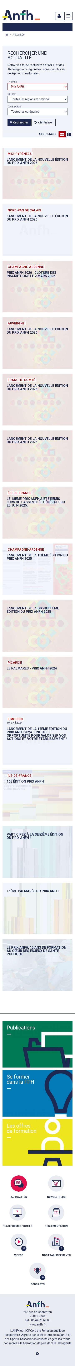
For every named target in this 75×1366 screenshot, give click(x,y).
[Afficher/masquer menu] (68, 16)
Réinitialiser (45, 122)
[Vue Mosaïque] (62, 134)
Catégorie (14, 106)
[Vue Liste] (68, 134)
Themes (12, 81)
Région (12, 94)
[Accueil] (21, 15)
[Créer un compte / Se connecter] (58, 16)
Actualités (18, 34)
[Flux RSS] (37, 1354)
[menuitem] (19, 1189)
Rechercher (20, 122)
